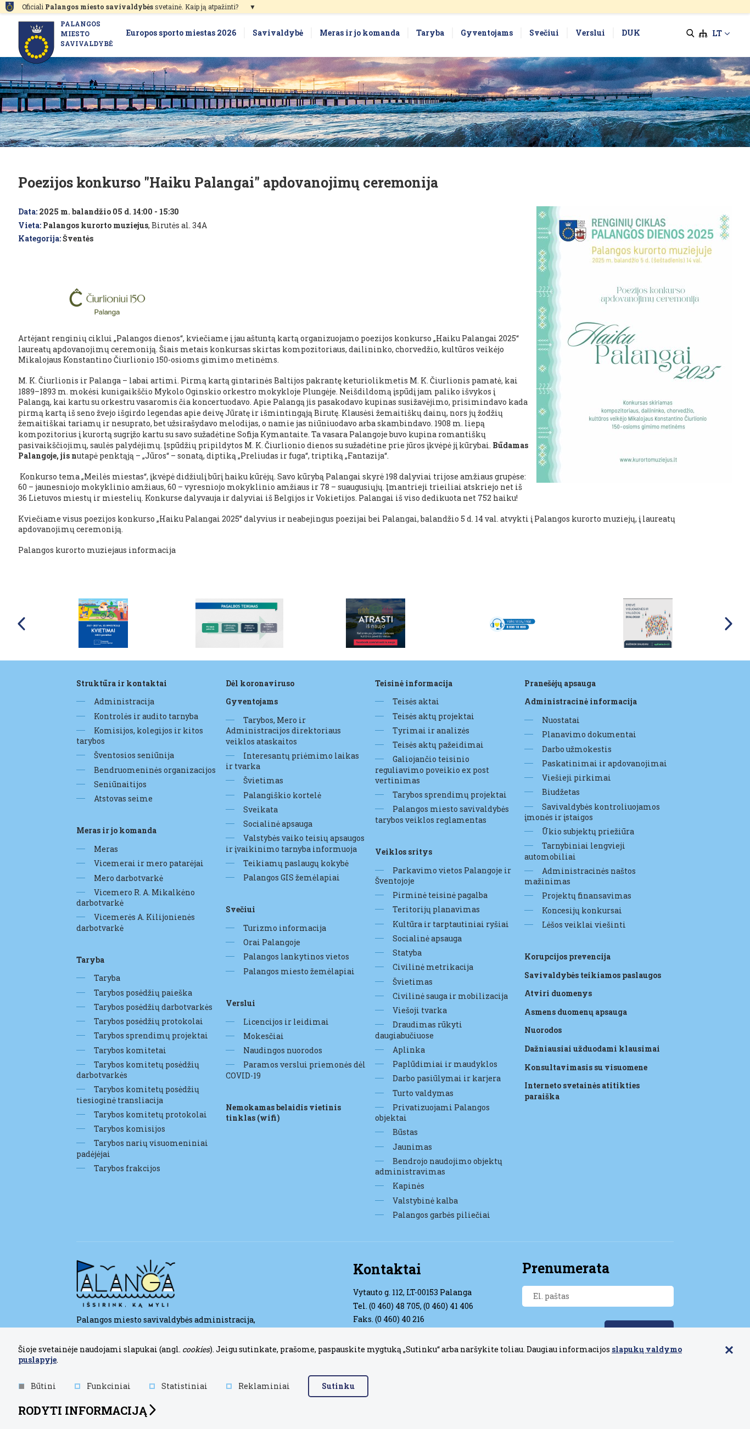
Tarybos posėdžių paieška (143, 992)
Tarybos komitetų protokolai (150, 1114)
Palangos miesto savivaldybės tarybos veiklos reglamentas (442, 814)
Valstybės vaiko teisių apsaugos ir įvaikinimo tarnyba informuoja (295, 843)
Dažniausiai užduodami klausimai (592, 1048)
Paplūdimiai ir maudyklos (445, 1064)
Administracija (124, 701)
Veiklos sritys (403, 851)
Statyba (407, 952)
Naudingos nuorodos (282, 1050)
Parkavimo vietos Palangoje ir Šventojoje (443, 875)
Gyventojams (252, 701)
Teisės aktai (416, 701)
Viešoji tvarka (420, 1010)
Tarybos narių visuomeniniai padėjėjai (142, 1148)
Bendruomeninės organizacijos (155, 770)
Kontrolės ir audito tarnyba (146, 716)
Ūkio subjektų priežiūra (588, 831)
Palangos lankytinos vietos (296, 956)
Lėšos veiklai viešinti (584, 924)
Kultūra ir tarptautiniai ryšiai (451, 924)
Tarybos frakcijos (127, 1168)
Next (729, 624)
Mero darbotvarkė (128, 878)
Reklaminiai (264, 1386)
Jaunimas (412, 1147)
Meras (106, 849)
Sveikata (260, 809)
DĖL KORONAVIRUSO (260, 683)
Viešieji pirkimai (576, 777)
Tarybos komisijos (129, 1128)
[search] (690, 33)
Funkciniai (109, 1386)
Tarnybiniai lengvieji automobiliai (574, 850)
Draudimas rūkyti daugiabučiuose (418, 1029)
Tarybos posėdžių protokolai (148, 1021)
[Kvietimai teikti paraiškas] (103, 622)
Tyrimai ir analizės (431, 730)
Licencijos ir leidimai (286, 1021)
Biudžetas (561, 792)
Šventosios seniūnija (134, 755)
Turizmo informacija (284, 928)
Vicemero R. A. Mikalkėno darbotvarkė (135, 897)
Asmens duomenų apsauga (575, 1012)
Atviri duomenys (558, 993)
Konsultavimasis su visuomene (585, 1067)
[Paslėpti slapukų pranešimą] (729, 1350)
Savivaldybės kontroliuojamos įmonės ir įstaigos (592, 811)
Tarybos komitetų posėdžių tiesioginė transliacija (137, 1094)
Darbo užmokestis (577, 749)
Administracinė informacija (580, 701)
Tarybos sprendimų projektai (151, 1035)
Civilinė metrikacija (433, 967)
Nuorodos (543, 1030)
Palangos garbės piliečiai (441, 1215)
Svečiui (240, 909)
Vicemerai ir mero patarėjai (149, 863)
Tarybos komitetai (130, 1050)
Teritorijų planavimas (436, 909)
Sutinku (338, 1386)
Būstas (405, 1132)
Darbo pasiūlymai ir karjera (447, 1078)
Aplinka (409, 1049)
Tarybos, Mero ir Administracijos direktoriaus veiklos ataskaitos (283, 731)
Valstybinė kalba (425, 1200)
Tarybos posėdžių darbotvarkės (153, 1007)
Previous (21, 624)
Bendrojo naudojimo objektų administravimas (438, 1166)
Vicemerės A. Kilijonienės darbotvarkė (135, 922)
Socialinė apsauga (277, 823)
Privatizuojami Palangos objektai (432, 1112)
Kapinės (408, 1186)
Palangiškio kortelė (282, 795)
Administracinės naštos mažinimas (580, 876)
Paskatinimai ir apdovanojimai (604, 763)
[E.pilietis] (648, 622)
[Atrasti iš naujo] (375, 622)
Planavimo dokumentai (589, 734)
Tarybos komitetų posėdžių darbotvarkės (137, 1069)
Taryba (90, 959)
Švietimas (263, 780)
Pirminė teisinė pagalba (440, 895)
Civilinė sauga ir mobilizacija (450, 996)
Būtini (43, 1386)
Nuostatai (561, 720)
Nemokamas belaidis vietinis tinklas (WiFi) (283, 1112)
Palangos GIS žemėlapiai (291, 877)
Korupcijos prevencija (567, 956)
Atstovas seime (123, 798)
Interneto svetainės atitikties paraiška (582, 1091)
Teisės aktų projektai (433, 716)
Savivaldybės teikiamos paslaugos (592, 975)
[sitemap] (703, 33)
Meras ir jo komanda (116, 830)
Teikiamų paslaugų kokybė (296, 863)
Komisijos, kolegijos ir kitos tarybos (139, 735)
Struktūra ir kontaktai (121, 683)
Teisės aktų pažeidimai (438, 744)
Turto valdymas (423, 1093)
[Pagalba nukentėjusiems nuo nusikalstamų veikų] (239, 622)
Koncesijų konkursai (582, 910)
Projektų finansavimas (586, 895)
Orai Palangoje (271, 942)
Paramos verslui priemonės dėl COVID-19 (296, 1069)
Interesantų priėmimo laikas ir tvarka (292, 760)
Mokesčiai (263, 1036)
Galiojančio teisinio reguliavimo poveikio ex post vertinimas (432, 770)
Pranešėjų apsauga (560, 683)
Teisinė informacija (413, 683)
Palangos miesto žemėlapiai (299, 971)
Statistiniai (184, 1386)
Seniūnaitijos (120, 784)
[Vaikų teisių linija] (511, 622)
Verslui (240, 1003)
